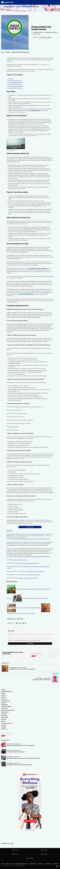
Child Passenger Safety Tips (15, 82)
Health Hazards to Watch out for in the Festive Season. (22, 669)
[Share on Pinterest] (44, 37)
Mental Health (4, 717)
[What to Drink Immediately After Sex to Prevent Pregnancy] (3, 744)
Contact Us (40, 864)
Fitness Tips (4, 699)
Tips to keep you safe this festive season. (27, 578)
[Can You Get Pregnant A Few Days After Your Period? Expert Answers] (3, 757)
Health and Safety (53, 32)
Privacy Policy (47, 864)
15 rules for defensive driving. (19, 559)
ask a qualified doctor (34, 110)
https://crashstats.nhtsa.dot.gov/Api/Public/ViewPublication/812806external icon (29, 538)
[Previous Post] (5, 668)
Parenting (3, 725)
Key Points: (11, 78)
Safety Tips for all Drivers (14, 80)
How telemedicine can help (15, 88)
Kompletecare (49, 276)
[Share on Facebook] (37, 37)
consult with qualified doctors (26, 294)
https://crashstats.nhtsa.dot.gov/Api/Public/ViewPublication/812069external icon (29, 556)
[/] (57, 2)
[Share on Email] (48, 37)
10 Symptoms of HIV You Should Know (41, 679)
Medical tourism (5, 712)
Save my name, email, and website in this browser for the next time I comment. (25, 640)
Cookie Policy (55, 864)
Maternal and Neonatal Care (8, 710)
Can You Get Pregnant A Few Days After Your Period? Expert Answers (23, 758)
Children (3, 693)
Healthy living (38, 678)
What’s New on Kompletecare (21, 864)
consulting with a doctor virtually (37, 268)
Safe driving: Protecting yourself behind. (29, 563)
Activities (3, 690)
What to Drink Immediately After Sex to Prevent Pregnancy (21, 745)
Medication (4, 714)
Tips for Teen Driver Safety (15, 84)
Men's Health (4, 716)
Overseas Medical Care (6, 723)
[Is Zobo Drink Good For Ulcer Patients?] (3, 751)
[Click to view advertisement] (30, 5)
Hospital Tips (4, 708)
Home (2, 52)
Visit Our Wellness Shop (30, 830)
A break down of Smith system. (36, 571)
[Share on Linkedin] (46, 37)
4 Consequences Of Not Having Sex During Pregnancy (19, 765)
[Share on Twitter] (39, 37)
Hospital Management (6, 706)
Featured (47, 32)
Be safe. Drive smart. (34, 574)
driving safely (20, 619)
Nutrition (3, 721)
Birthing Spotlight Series (7, 691)
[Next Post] (55, 679)
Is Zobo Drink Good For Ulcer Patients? (16, 752)
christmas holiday (11, 619)
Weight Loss (4, 729)
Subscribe (33, 656)
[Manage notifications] (57, 866)
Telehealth (3, 727)
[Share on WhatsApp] (41, 37)
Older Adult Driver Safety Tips (16, 86)
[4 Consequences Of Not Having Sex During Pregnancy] (3, 764)
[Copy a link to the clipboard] (50, 37)
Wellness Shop (32, 864)
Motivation (3, 719)
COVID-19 (3, 695)
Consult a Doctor (30, 527)
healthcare (3, 703)
